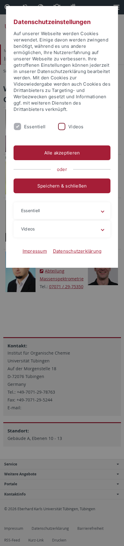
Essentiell (34, 127)
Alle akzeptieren (62, 153)
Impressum (35, 251)
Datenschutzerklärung (77, 251)
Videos (75, 127)
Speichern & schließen (62, 186)
